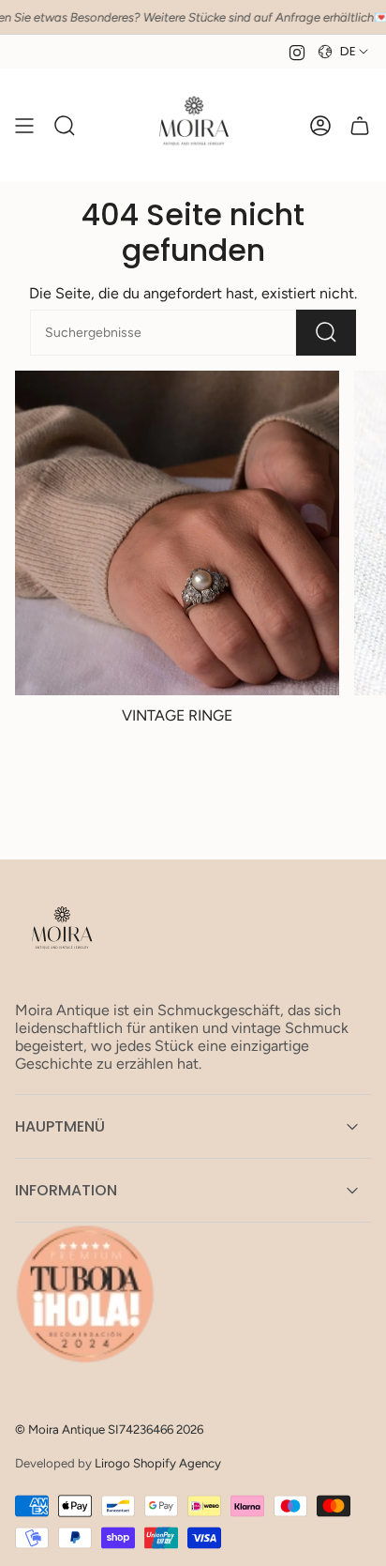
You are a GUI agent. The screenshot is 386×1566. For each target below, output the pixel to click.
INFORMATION (66, 1190)
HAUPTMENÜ (60, 1126)
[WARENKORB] (359, 125)
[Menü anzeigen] (24, 125)
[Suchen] (326, 333)
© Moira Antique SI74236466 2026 (109, 1429)
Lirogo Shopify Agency (158, 1462)
